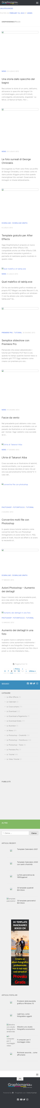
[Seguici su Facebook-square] (28, 683)
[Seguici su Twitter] (34, 683)
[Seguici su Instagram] (37, 683)
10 (19, 671)
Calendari (12, 702)
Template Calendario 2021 (27, 849)
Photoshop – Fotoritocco (13, 507)
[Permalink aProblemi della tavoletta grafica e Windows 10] (11, 1002)
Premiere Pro (7, 332)
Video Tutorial (14, 759)
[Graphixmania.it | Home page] (12, 3)
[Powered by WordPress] (12, 1092)
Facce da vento (10, 417)
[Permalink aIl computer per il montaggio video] (11, 1041)
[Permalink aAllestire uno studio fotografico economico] (11, 1028)
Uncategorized (6, 8)
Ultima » (32, 671)
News (4, 71)
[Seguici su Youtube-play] (31, 683)
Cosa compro (14, 707)
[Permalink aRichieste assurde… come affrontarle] (11, 1054)
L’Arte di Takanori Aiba (14, 457)
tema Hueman (32, 1093)
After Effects (13, 697)
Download (6, 223)
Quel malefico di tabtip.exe (17, 281)
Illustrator (12, 726)
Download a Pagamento (18, 716)
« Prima (16, 669)
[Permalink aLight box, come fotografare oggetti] (11, 1015)
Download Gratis (19, 223)
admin (29, 13)
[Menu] (37, 2)
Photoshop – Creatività (17, 735)
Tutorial (18, 332)
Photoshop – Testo (16, 745)
